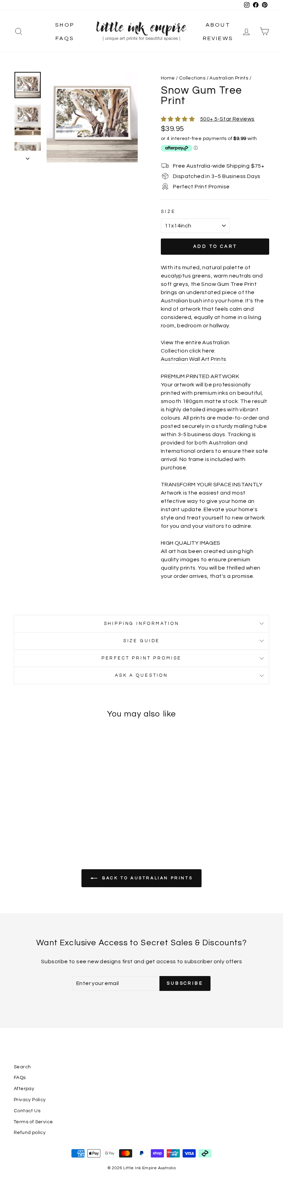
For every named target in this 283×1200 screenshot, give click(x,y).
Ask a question (141, 675)
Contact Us (27, 1110)
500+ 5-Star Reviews (227, 119)
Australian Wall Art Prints (193, 359)
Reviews (218, 38)
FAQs (65, 38)
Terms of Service (33, 1121)
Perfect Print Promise (141, 658)
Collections (192, 78)
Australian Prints (228, 78)
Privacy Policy (30, 1099)
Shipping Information (141, 623)
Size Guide (141, 641)
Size (168, 211)
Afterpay (24, 1088)
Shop (65, 25)
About (218, 25)
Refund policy (30, 1132)
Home (168, 78)
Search (22, 1067)
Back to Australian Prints (146, 878)
